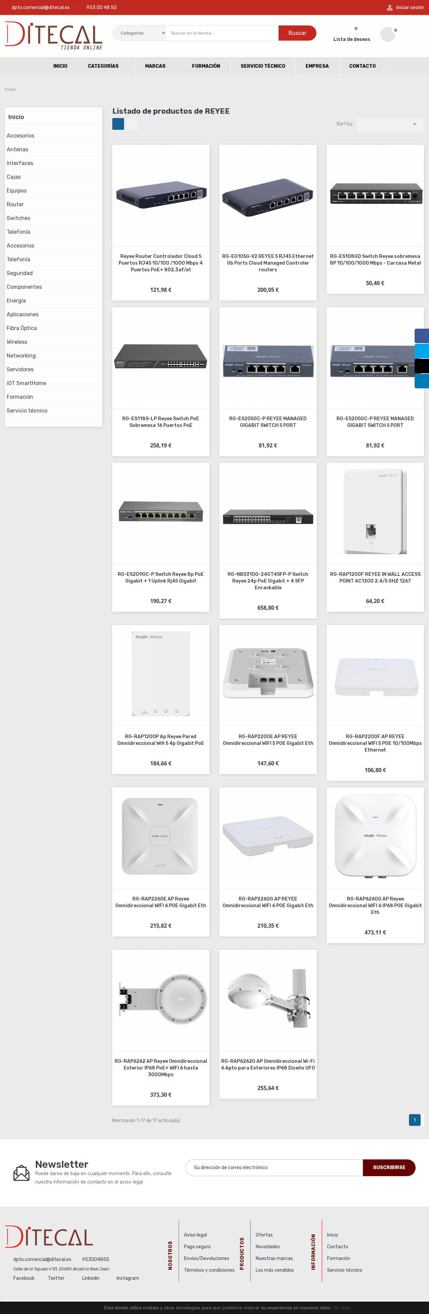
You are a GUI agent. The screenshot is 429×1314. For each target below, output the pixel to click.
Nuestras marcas (274, 1258)
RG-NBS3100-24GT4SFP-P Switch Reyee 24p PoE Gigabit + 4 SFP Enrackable (268, 581)
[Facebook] (422, 336)
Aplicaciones (23, 314)
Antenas (17, 149)
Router (15, 204)
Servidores (20, 369)
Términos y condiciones (209, 1270)
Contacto (337, 1247)
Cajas (14, 177)
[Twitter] (422, 351)
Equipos (16, 190)
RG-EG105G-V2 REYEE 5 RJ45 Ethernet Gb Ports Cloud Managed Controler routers (268, 263)
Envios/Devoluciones (206, 1258)
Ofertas (264, 1235)
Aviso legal (195, 1235)
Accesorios (20, 135)
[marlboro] (89, 1236)
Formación (20, 397)
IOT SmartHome (26, 383)
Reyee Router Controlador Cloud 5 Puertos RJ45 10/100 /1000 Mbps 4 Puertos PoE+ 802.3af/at (161, 263)
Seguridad (20, 273)
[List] (131, 124)
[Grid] (118, 124)
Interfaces (20, 163)
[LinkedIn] (422, 381)
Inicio (16, 117)
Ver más (342, 1307)
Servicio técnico (27, 410)
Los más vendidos (275, 1270)
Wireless (17, 342)
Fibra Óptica (22, 328)
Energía (16, 300)
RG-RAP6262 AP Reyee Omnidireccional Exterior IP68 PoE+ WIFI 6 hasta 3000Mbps (161, 1068)
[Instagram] (422, 366)
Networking (21, 355)
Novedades (268, 1247)
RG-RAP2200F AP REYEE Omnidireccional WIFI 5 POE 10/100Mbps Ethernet (375, 743)
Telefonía (18, 232)
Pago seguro (197, 1247)
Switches (18, 218)
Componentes (24, 287)
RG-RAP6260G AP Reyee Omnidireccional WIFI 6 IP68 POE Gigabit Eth (375, 905)
